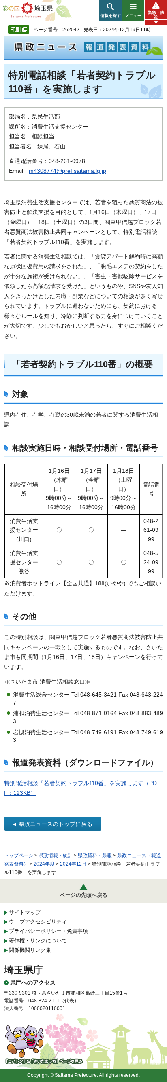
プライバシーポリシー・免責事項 (48, 931)
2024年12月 (73, 864)
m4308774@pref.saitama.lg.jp (67, 170)
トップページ (18, 855)
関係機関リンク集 (30, 950)
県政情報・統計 (56, 855)
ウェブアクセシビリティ (38, 922)
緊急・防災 (156, 14)
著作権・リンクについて (38, 941)
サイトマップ (25, 912)
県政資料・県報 (95, 855)
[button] (110, 10)
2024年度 (44, 864)
